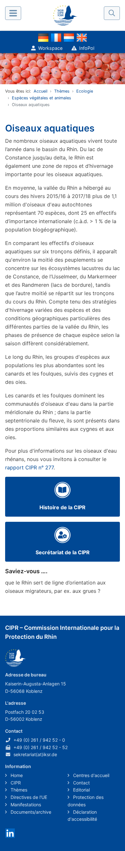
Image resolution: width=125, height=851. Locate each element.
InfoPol (86, 48)
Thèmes (62, 91)
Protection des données (86, 800)
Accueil (40, 91)
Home (16, 775)
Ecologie (84, 91)
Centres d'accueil (90, 775)
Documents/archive (30, 812)
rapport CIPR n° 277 (29, 467)
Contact (81, 782)
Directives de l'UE (28, 797)
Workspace (50, 48)
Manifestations (25, 804)
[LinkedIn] (10, 833)
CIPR (15, 782)
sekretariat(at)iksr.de (35, 754)
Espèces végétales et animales (41, 97)
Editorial (81, 789)
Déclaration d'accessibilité (82, 815)
